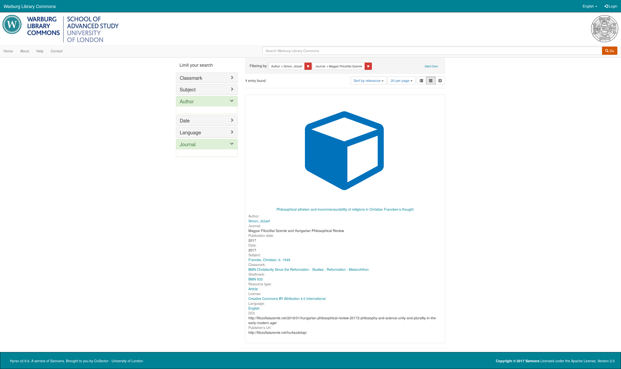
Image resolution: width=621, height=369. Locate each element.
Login (612, 6)
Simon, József (259, 220)
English (254, 308)
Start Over (431, 66)
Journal (188, 144)
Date (185, 120)
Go (611, 50)
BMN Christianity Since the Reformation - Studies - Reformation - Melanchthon (308, 269)
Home (8, 50)
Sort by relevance (368, 80)
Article (253, 288)
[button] (590, 6)
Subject (188, 89)
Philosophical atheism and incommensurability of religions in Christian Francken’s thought (345, 209)
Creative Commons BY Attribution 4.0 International (287, 298)
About (24, 50)
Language (190, 132)
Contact (57, 50)
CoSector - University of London (118, 360)
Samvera (57, 360)
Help (39, 50)
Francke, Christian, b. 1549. (269, 259)
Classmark (191, 77)
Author (187, 101)
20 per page (400, 80)
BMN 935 (255, 279)
